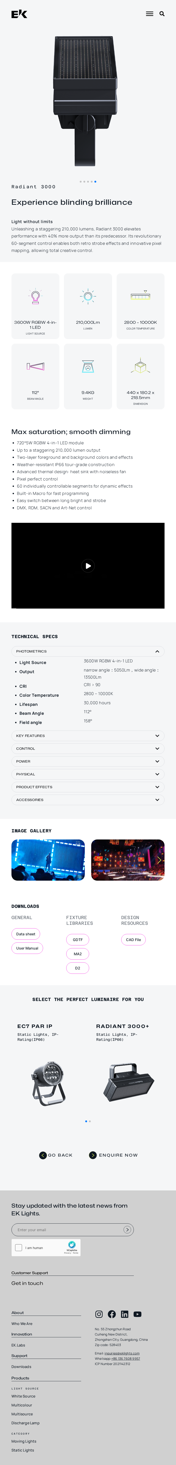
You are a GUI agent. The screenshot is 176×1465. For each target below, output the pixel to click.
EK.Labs (18, 1345)
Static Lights (22, 1450)
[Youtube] (137, 1314)
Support (19, 1356)
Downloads (21, 1366)
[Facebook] (112, 1314)
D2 (77, 968)
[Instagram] (99, 1314)
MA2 (78, 954)
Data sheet (25, 934)
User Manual (27, 948)
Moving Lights (23, 1441)
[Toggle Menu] (149, 13)
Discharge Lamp (25, 1422)
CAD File (133, 939)
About (17, 1313)
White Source (23, 1396)
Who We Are (21, 1323)
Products (20, 1378)
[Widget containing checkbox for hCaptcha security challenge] (46, 1247)
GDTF (78, 939)
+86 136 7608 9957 (125, 1358)
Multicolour (21, 1405)
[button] (81, 182)
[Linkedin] (125, 1314)
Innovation (21, 1334)
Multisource (22, 1413)
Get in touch (27, 1283)
